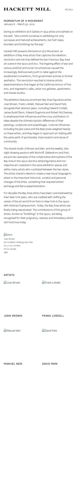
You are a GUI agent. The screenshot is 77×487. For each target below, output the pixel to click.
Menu (69, 9)
